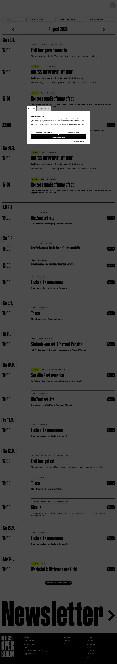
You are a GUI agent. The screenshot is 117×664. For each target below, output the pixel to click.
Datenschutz (83, 141)
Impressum (76, 141)
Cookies (31, 109)
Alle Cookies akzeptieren (58, 137)
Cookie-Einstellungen (73, 132)
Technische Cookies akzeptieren (44, 132)
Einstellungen (43, 109)
